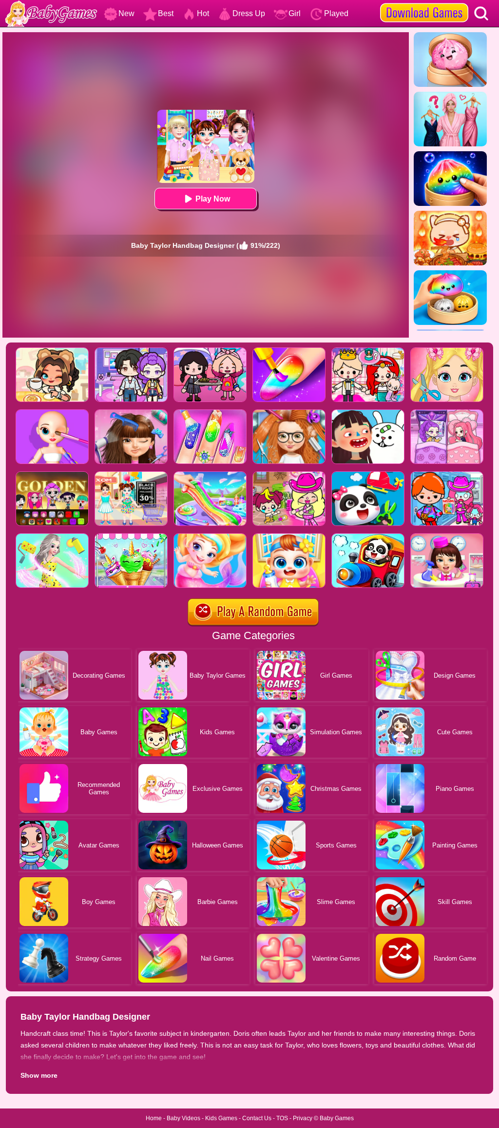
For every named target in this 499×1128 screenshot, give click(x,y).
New (126, 13)
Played (336, 13)
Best (165, 13)
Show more (39, 1075)
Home (154, 1118)
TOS (282, 1118)
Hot (203, 13)
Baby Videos (183, 1118)
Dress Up (248, 13)
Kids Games (221, 1118)
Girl (294, 13)
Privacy (302, 1118)
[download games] (424, 3)
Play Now (212, 199)
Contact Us (256, 1118)
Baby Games (337, 1118)
